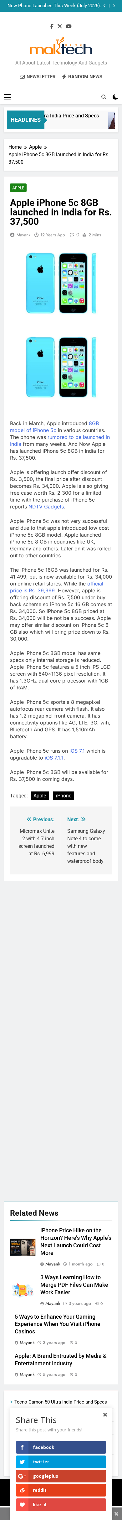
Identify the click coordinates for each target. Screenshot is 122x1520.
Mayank (23, 235)
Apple (18, 188)
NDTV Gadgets (46, 506)
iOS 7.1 (77, 751)
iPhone (63, 796)
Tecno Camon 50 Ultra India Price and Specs (60, 1402)
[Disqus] (61, 959)
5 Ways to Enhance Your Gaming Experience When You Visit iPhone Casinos (57, 1324)
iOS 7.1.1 (54, 758)
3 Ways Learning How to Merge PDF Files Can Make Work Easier (74, 1285)
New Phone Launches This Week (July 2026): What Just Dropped (54, 5)
